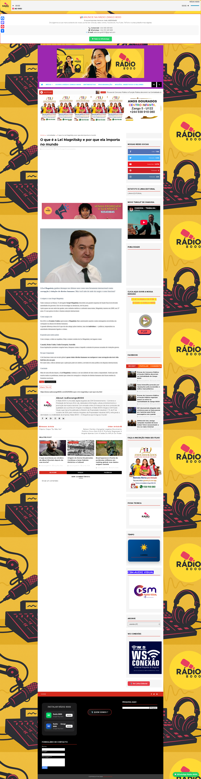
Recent (132, 366)
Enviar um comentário (50, 481)
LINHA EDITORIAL (135, 193)
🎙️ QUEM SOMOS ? (99, 712)
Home (42, 135)
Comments (155, 366)
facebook (108, 472)
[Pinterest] (2, 27)
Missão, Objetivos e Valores (129, 85)
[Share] (2, 31)
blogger (53, 472)
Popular (144, 366)
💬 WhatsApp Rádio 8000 (185, 774)
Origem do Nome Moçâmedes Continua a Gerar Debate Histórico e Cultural (80, 460)
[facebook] (151, 694)
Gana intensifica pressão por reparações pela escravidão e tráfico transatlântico (159, 92)
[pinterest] (157, 694)
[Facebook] (2, 18)
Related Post (45, 437)
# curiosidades (50, 382)
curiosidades (51, 135)
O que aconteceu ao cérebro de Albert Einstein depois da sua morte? (51, 460)
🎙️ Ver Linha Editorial (138, 683)
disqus (80, 472)
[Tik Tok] (160, 693)
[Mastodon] (2, 22)
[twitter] (154, 694)
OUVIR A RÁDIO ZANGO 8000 (68, 85)
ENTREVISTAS (90, 85)
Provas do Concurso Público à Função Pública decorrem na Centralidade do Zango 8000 (79, 92)
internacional (124, 92)
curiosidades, (71, 149)
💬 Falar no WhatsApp (100, 39)
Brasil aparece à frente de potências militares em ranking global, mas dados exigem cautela (107, 461)
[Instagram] (159, 693)
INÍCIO (48, 85)
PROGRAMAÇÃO (105, 85)
